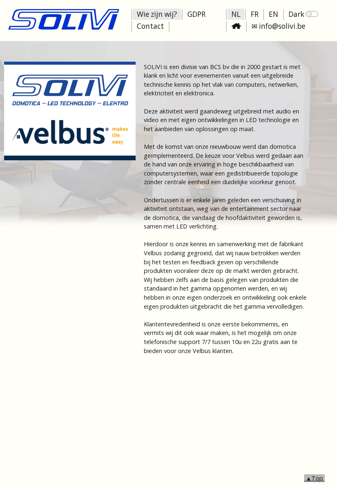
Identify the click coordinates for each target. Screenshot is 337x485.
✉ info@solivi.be (278, 26)
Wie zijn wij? (157, 14)
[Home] (63, 27)
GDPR (196, 14)
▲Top (314, 478)
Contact (150, 26)
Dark (297, 14)
